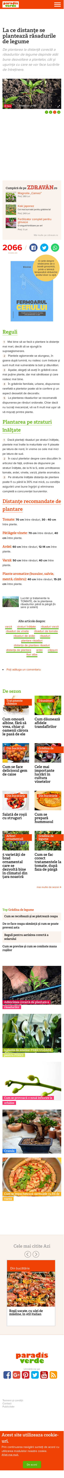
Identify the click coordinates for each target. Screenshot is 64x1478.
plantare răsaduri (31, 640)
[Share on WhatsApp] (55, 248)
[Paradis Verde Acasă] (10, 4)
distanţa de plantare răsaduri (32, 645)
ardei (39, 650)
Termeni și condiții (12, 1400)
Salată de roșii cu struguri (14, 816)
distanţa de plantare (18, 650)
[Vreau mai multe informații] (32, 291)
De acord (32, 1464)
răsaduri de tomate (46, 631)
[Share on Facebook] (33, 248)
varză (8, 626)
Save (9, 106)
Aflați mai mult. (10, 1454)
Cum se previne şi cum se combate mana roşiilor (29, 948)
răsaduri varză (50, 626)
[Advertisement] (32, 17)
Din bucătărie (15, 748)
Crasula (9, 1151)
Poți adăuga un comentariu (24, 669)
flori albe (31, 654)
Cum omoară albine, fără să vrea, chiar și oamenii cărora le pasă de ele (15, 726)
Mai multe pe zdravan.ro (46, 235)
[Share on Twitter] (44, 248)
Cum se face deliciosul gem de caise (14, 770)
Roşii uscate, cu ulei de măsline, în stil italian (26, 1312)
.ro (55, 188)
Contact (6, 1403)
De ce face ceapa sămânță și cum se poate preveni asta (30, 925)
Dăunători (46, 701)
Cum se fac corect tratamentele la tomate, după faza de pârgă (48, 862)
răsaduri (45, 636)
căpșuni (53, 650)
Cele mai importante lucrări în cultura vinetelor (44, 774)
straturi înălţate (26, 626)
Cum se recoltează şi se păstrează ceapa (31, 916)
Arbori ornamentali (14, 837)
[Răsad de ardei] (31, 93)
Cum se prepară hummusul (44, 818)
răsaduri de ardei (24, 636)
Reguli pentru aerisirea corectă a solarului (26, 937)
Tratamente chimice (14, 702)
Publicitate (8, 1406)
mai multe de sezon (48, 887)
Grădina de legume (46, 749)
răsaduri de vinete (17, 631)
